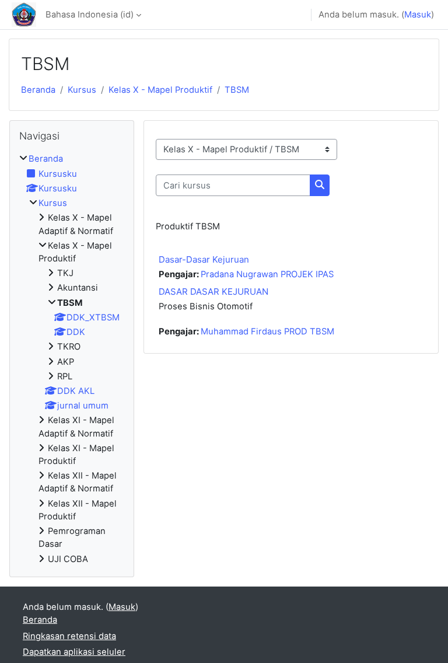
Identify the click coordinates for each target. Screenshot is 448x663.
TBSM (237, 90)
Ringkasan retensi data (69, 636)
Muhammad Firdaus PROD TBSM (267, 331)
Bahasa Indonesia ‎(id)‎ (90, 14)
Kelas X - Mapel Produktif (160, 90)
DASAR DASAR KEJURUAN (213, 291)
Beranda (38, 90)
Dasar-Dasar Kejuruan (204, 259)
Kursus (82, 90)
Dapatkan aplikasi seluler (74, 652)
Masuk (417, 14)
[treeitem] (71, 358)
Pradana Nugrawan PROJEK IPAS (267, 274)
